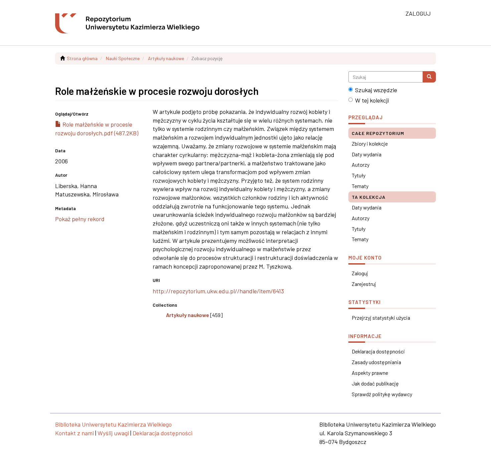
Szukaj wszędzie (376, 90)
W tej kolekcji (372, 100)
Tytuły (358, 175)
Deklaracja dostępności (378, 351)
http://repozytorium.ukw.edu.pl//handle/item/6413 (218, 291)
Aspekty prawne (370, 372)
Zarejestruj (364, 284)
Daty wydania (366, 154)
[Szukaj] (429, 77)
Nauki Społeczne (123, 58)
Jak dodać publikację (375, 383)
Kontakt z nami (74, 433)
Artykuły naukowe (166, 58)
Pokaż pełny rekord (80, 218)
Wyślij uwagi (113, 433)
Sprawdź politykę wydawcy (382, 394)
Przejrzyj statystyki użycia (381, 317)
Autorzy (360, 164)
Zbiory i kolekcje (370, 143)
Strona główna (82, 58)
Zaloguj (360, 273)
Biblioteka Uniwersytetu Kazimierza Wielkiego (113, 424)
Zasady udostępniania (376, 362)
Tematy (360, 186)
